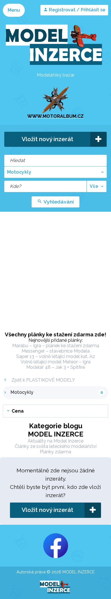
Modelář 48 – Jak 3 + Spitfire (55, 367)
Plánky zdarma (55, 451)
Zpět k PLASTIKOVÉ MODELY (42, 380)
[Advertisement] (55, 270)
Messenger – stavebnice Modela (56, 351)
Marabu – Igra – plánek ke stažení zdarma (55, 345)
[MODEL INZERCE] (55, 67)
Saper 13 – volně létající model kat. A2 (55, 356)
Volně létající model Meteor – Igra (55, 362)
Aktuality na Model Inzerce (55, 441)
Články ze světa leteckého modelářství (55, 446)
